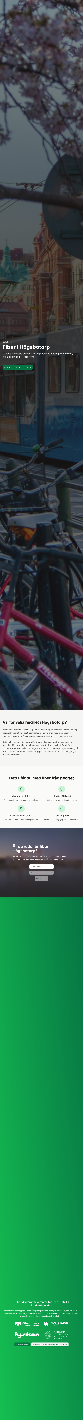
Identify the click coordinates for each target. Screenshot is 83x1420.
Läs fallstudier (23, 1344)
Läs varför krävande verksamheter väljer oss (51, 1344)
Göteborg (7, 342)
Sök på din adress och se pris (19, 367)
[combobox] (42, 866)
